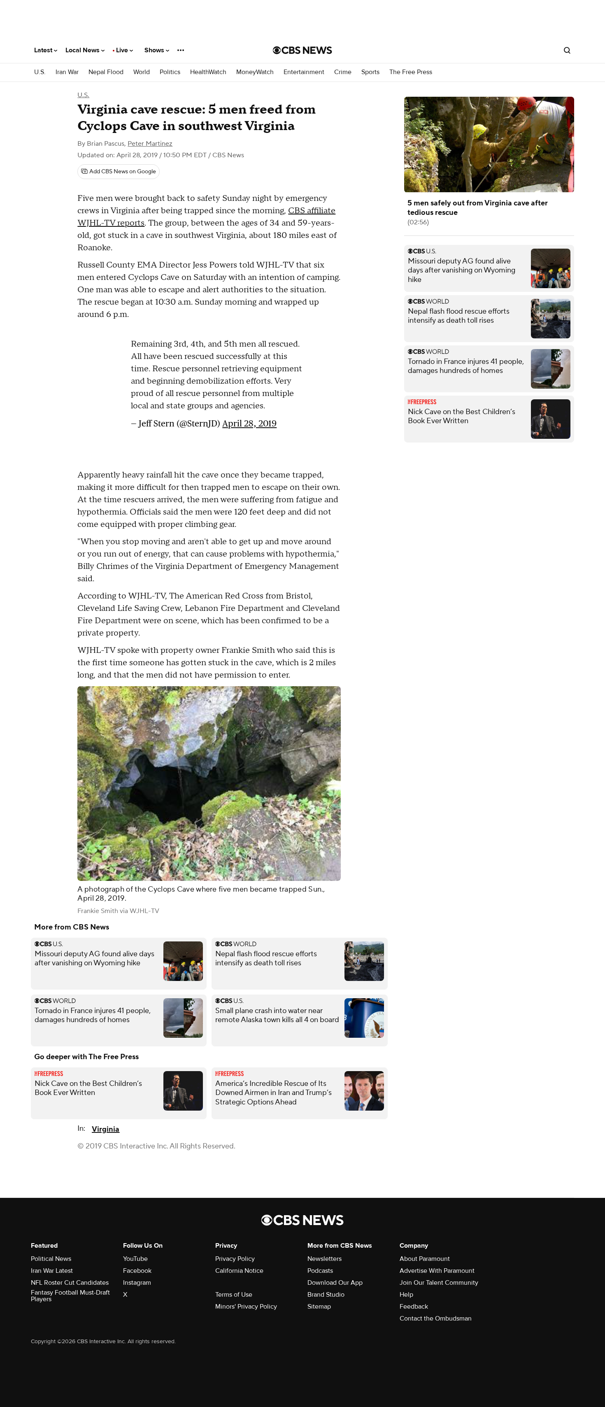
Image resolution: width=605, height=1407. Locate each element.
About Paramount (425, 1259)
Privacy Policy (235, 1259)
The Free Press (410, 72)
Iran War (67, 72)
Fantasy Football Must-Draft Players (70, 1295)
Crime (342, 72)
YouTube (135, 1259)
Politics (170, 72)
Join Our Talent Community (439, 1282)
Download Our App (335, 1282)
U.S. (40, 72)
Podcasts (320, 1270)
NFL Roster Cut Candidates (70, 1282)
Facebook (137, 1270)
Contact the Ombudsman (436, 1318)
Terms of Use (233, 1294)
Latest (44, 50)
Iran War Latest (52, 1270)
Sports (370, 72)
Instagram (137, 1282)
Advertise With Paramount (437, 1270)
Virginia (105, 1129)
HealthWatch (208, 72)
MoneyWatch (255, 72)
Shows (155, 50)
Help (406, 1294)
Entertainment (304, 72)
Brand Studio (325, 1294)
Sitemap (319, 1306)
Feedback (414, 1306)
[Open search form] (567, 50)
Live (123, 50)
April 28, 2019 (249, 423)
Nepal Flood (105, 72)
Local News (83, 50)
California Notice (239, 1270)
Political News (51, 1259)
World (141, 72)
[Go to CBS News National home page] (302, 50)
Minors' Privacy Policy (246, 1306)
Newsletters (324, 1259)
